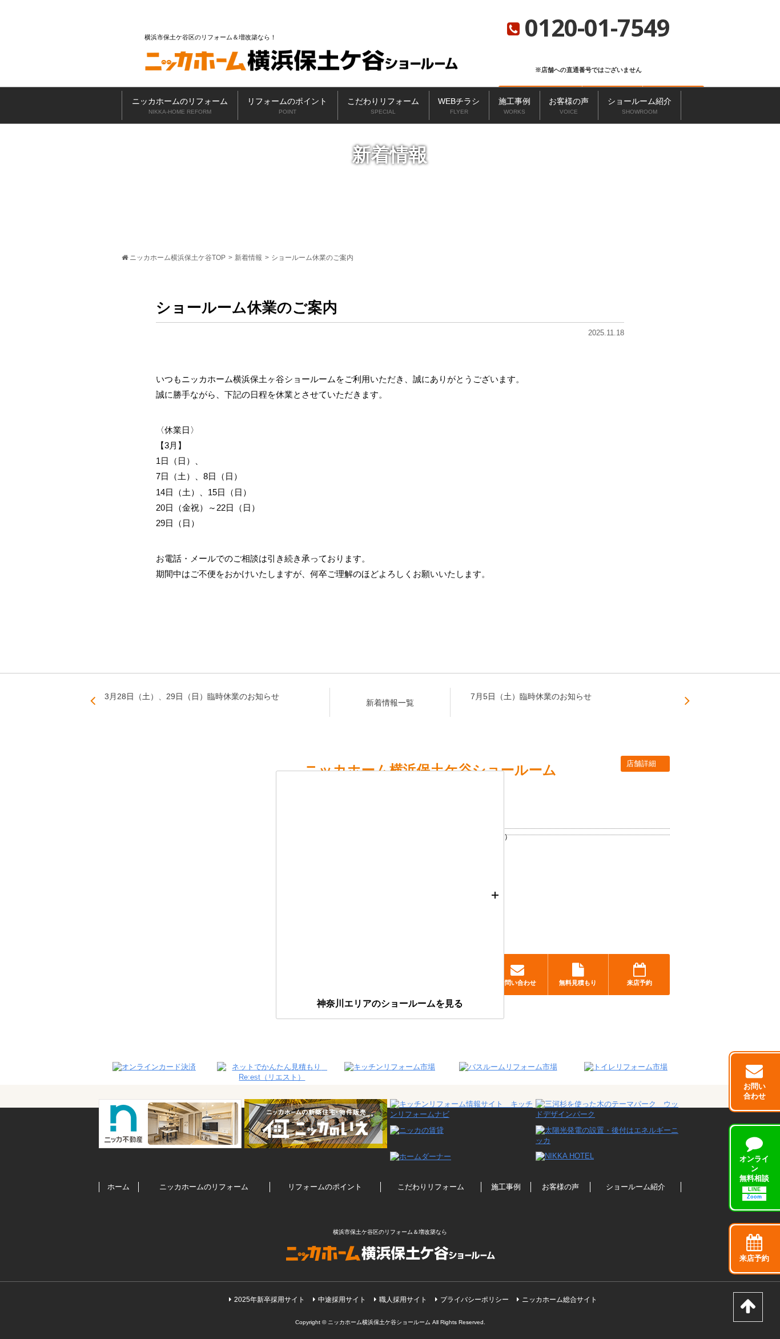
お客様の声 (569, 106)
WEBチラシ (459, 106)
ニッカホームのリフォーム (180, 106)
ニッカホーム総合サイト (559, 1300)
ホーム (118, 1186)
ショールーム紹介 (640, 106)
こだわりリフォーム (383, 106)
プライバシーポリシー (474, 1300)
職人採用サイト (403, 1300)
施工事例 (514, 106)
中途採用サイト (342, 1300)
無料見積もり (578, 982)
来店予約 (639, 982)
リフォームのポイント (287, 106)
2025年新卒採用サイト (269, 1300)
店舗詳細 (642, 763)
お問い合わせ (517, 982)
